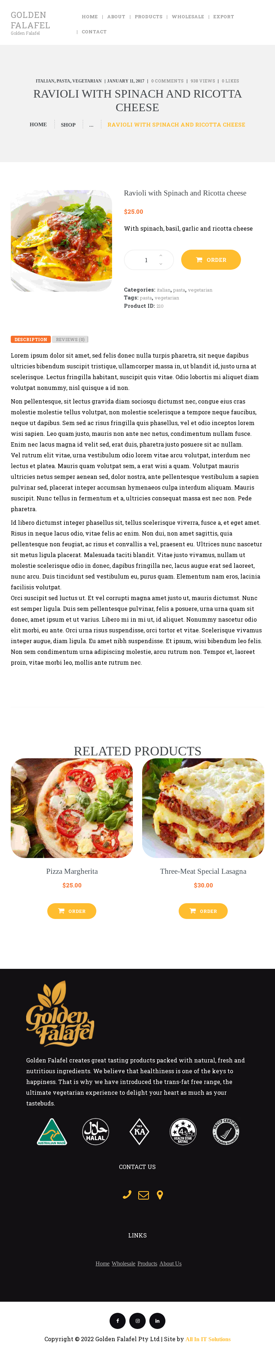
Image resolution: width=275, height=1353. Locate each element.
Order (216, 259)
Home (38, 124)
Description (30, 339)
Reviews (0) (70, 339)
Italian (45, 81)
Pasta (63, 81)
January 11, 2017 (125, 81)
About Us (170, 1263)
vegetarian (167, 297)
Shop (68, 125)
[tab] (31, 339)
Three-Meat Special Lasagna (203, 871)
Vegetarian (87, 81)
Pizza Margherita (72, 871)
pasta (146, 297)
